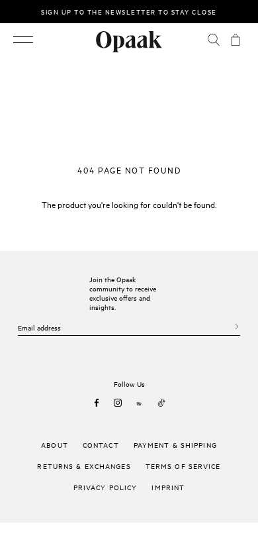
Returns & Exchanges (83, 465)
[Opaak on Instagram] (117, 402)
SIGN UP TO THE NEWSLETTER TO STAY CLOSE (129, 11)
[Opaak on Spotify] (139, 402)
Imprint (168, 487)
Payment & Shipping (175, 444)
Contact (101, 444)
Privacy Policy (105, 487)
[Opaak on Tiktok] (161, 402)
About (54, 444)
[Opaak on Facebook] (96, 402)
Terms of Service (183, 465)
